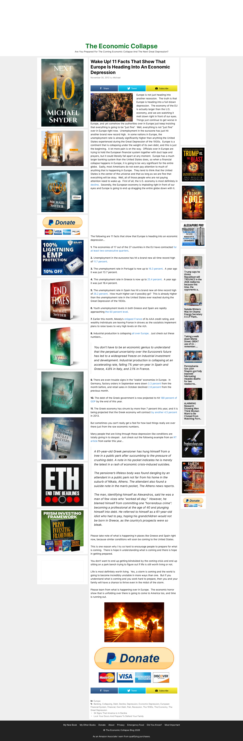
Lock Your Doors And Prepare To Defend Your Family (119, 716)
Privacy (120, 725)
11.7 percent (100, 261)
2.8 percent (154, 387)
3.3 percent (154, 383)
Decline (122, 704)
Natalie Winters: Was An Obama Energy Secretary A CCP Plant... (193, 313)
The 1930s (148, 707)
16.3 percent (156, 268)
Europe (97, 701)
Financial (111, 707)
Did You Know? (154, 725)
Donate (102, 725)
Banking (97, 704)
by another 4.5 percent (164, 412)
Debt (115, 704)
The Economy (160, 707)
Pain (129, 707)
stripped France (133, 319)
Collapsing (107, 704)
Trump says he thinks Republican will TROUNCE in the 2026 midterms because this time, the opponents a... (193, 281)
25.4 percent (154, 279)
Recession (137, 707)
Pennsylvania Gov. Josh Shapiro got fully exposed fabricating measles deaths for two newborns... (193, 375)
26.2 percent (101, 293)
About (111, 725)
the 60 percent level (116, 311)
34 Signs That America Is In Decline (110, 713)
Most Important (172, 725)
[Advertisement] (121, 22)
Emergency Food (135, 725)
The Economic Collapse (121, 46)
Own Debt (121, 707)
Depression (132, 704)
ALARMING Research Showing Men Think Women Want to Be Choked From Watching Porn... (192, 411)
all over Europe (140, 333)
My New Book (70, 725)
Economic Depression (149, 704)
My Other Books (88, 725)
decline (95, 184)
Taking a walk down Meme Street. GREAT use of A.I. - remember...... (191, 341)
